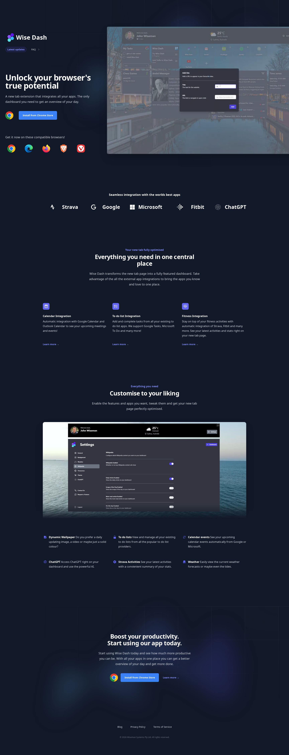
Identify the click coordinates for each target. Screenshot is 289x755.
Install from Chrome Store (38, 115)
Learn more (51, 344)
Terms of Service (162, 726)
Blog (119, 726)
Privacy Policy (137, 726)
